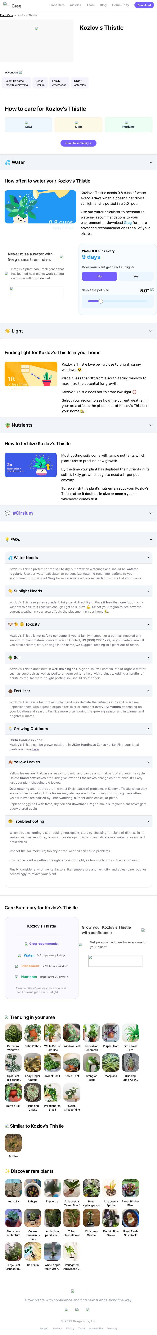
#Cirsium (23, 513)
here (35, 749)
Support (44, 1328)
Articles (75, 5)
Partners (57, 1328)
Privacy (70, 1328)
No (99, 276)
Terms (81, 1328)
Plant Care (57, 5)
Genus (39, 80)
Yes (136, 276)
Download (144, 5)
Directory (112, 1328)
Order (77, 80)
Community (120, 5)
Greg (128, 223)
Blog (103, 5)
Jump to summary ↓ (78, 143)
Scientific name (14, 80)
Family (56, 80)
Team (91, 5)
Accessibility (96, 1328)
